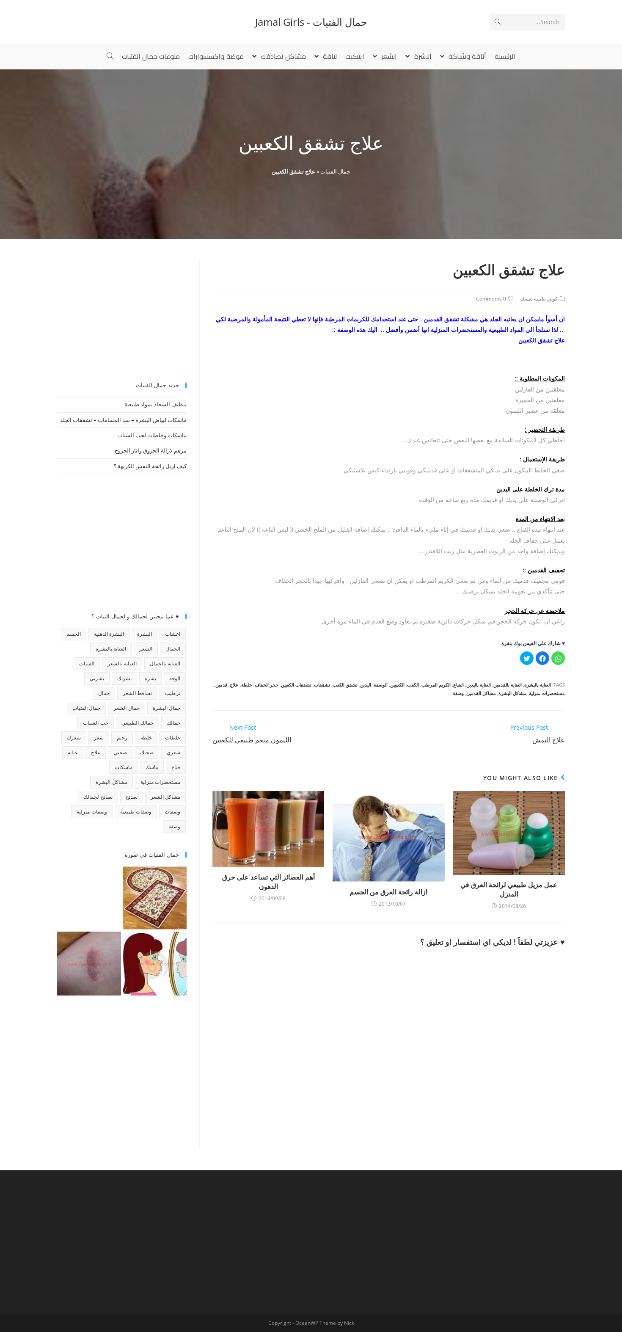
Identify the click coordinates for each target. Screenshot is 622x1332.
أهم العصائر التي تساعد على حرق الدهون (268, 881)
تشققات (322, 684)
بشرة (150, 678)
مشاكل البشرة (512, 693)
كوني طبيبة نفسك (539, 298)
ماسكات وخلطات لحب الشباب (152, 435)
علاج (234, 684)
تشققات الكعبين (296, 684)
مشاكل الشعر (165, 796)
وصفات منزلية (92, 811)
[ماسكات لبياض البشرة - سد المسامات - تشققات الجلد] (89, 898)
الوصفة (381, 684)
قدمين (221, 684)
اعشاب (172, 633)
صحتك (147, 752)
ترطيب (172, 693)
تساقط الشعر (137, 693)
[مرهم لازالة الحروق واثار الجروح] (89, 964)
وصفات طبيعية (135, 811)
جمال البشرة (166, 708)
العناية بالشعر (121, 663)
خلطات (172, 737)
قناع (175, 767)
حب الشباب (95, 722)
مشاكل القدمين (481, 693)
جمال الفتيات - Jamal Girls (311, 22)
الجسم (73, 633)
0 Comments (491, 298)
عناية (73, 752)
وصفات (172, 811)
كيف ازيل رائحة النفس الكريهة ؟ (150, 466)
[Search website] (110, 56)
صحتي (120, 752)
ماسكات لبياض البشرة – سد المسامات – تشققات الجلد (123, 420)
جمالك (173, 722)
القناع (458, 684)
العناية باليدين (478, 684)
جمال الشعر (126, 708)
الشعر (145, 648)
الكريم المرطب (436, 684)
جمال (104, 693)
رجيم (122, 737)
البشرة (144, 633)
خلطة (246, 684)
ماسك (152, 767)
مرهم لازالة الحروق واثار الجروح (151, 450)
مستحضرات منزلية (547, 693)
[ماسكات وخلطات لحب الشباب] (155, 964)
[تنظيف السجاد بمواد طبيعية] (155, 898)
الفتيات (86, 663)
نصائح (132, 796)
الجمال (172, 648)
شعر (99, 737)
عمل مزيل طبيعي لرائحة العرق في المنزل (508, 889)
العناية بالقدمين (507, 684)
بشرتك (124, 678)
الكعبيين (397, 684)
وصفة (458, 693)
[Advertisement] (122, 313)
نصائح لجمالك (97, 796)
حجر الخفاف (266, 684)
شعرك (74, 737)
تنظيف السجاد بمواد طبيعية (155, 404)
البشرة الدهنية (109, 633)
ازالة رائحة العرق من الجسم (388, 891)
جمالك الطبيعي (137, 722)
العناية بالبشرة (537, 684)
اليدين (365, 684)
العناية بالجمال (165, 663)
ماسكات (123, 767)
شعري (173, 752)
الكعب (413, 684)
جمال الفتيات (335, 171)
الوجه (174, 678)
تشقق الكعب (345, 684)
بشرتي (97, 678)
